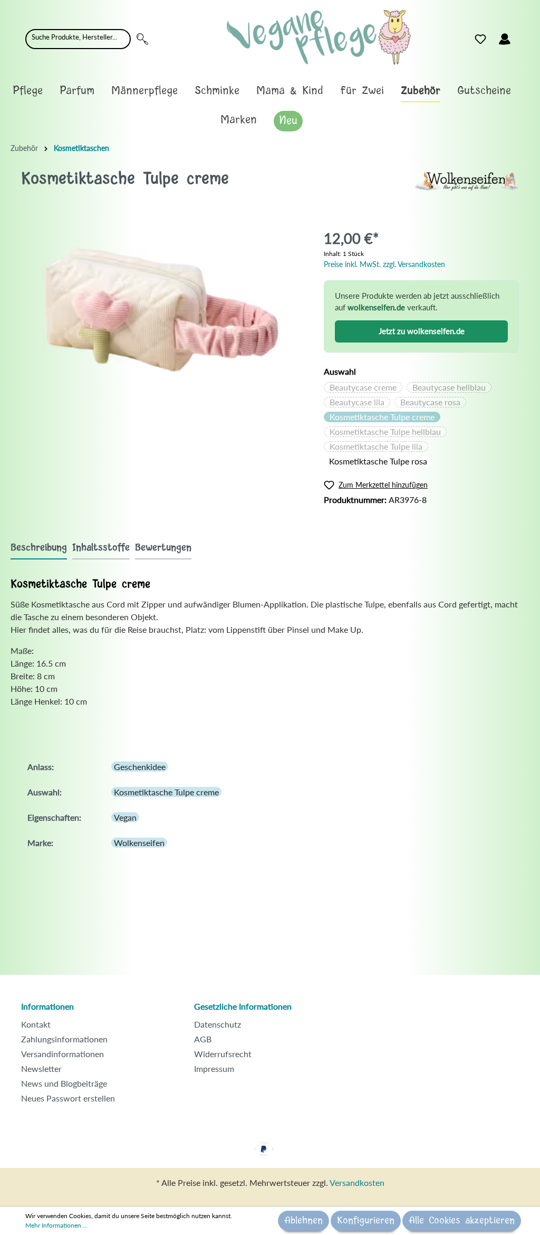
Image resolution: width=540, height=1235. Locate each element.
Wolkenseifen (139, 843)
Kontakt (36, 1024)
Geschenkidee (140, 767)
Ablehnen (303, 1220)
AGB (202, 1039)
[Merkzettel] (480, 39)
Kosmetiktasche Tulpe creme (382, 417)
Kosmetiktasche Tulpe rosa (378, 461)
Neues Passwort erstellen (68, 1098)
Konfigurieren (365, 1220)
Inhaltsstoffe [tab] (101, 548)
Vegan (125, 817)
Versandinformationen (62, 1054)
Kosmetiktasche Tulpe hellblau (385, 431)
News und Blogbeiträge (64, 1083)
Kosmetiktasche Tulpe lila (376, 446)
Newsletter (41, 1068)
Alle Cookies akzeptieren (462, 1220)
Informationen (47, 1006)
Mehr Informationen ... (56, 1225)
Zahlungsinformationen (64, 1039)
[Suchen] (142, 39)
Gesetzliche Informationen (243, 1006)
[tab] (39, 547)
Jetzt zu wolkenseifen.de (422, 331)
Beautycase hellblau (449, 387)
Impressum (214, 1068)
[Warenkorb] (523, 36)
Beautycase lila (357, 402)
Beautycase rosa (430, 402)
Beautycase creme (363, 387)
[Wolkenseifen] (466, 180)
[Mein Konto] (505, 39)
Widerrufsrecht (223, 1054)
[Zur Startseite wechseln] (318, 37)
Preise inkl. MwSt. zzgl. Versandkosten (384, 264)
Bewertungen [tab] (163, 548)
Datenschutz (217, 1024)
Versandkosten (357, 1182)
